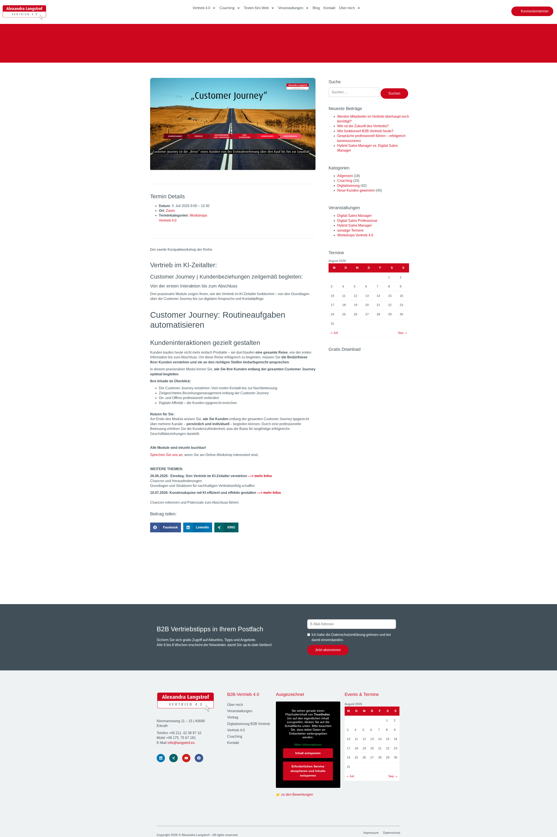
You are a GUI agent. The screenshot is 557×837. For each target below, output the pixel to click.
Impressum (371, 832)
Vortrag (232, 717)
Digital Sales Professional (357, 220)
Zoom (170, 210)
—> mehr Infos (260, 476)
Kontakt (329, 8)
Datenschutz (391, 832)
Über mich (347, 8)
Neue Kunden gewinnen (356, 190)
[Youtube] (186, 758)
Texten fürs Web (256, 8)
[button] (165, 527)
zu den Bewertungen (297, 794)
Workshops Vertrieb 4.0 (355, 235)
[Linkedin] (161, 758)
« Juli (334, 332)
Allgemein (345, 176)
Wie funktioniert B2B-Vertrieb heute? (365, 131)
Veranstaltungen (290, 8)
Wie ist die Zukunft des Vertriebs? (363, 126)
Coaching (227, 8)
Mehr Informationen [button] (308, 744)
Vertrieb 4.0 (201, 8)
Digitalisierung (348, 185)
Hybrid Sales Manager (354, 225)
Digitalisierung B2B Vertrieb (248, 724)
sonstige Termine (350, 230)
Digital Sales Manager (354, 215)
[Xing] (173, 758)
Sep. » (402, 332)
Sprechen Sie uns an (166, 455)
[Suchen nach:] (354, 93)
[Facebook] (199, 758)
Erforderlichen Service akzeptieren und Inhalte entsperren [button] (307, 771)
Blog (316, 8)
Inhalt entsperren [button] (308, 753)
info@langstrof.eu (181, 743)
